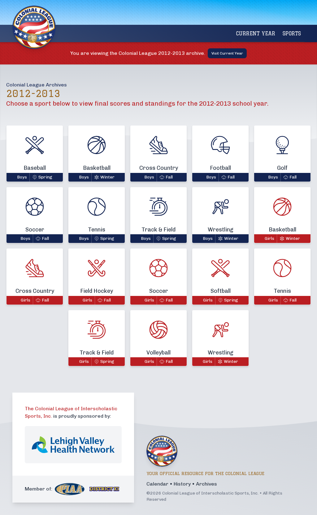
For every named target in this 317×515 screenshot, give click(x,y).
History (182, 484)
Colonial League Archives (36, 85)
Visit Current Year (227, 53)
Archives (206, 484)
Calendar (157, 484)
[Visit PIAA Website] (69, 489)
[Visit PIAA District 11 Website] (104, 489)
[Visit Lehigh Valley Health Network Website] (73, 444)
